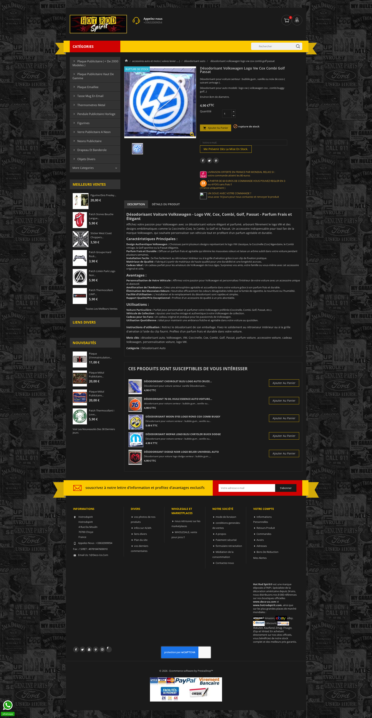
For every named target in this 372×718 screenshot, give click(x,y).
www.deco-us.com (264, 601)
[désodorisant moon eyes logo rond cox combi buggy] (136, 422)
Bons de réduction (267, 552)
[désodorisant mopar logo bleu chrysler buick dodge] (136, 439)
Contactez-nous (225, 563)
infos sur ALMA (142, 528)
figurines (81, 123)
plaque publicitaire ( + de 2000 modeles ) (95, 63)
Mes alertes (260, 558)
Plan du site (140, 540)
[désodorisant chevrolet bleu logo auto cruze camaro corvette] (135, 386)
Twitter (82, 649)
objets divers (83, 159)
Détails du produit (166, 204)
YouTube (89, 649)
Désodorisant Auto (153, 348)
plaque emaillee (85, 87)
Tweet (209, 160)
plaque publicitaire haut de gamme (93, 76)
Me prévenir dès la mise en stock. (226, 149)
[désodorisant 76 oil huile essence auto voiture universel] (135, 404)
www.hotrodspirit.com (267, 605)
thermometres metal (88, 105)
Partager (203, 160)
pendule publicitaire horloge (93, 114)
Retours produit (266, 528)
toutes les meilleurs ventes (101, 308)
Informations (83, 509)
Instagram (102, 649)
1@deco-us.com (98, 555)
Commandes (264, 534)
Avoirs (260, 540)
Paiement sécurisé (226, 540)
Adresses (262, 546)
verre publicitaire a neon (91, 132)
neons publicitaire (87, 141)
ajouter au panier (215, 128)
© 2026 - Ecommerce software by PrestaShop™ (186, 670)
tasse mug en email (87, 96)
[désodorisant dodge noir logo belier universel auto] (135, 457)
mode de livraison (226, 517)
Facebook (76, 649)
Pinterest (216, 160)
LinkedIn (109, 649)
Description (136, 204)
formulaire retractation (229, 546)
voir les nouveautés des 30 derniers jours (94, 430)
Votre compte (263, 509)
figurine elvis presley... (103, 195)
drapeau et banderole (89, 150)
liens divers (84, 322)
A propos (221, 534)
